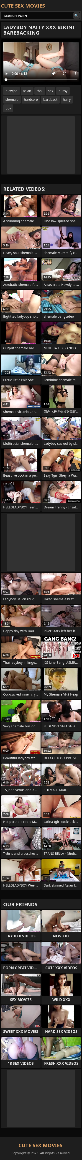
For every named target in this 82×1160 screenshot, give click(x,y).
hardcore (31, 99)
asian (27, 91)
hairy (67, 99)
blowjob (11, 91)
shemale (11, 99)
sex (50, 91)
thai (40, 91)
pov (8, 108)
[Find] (76, 15)
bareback (50, 99)
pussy (63, 91)
